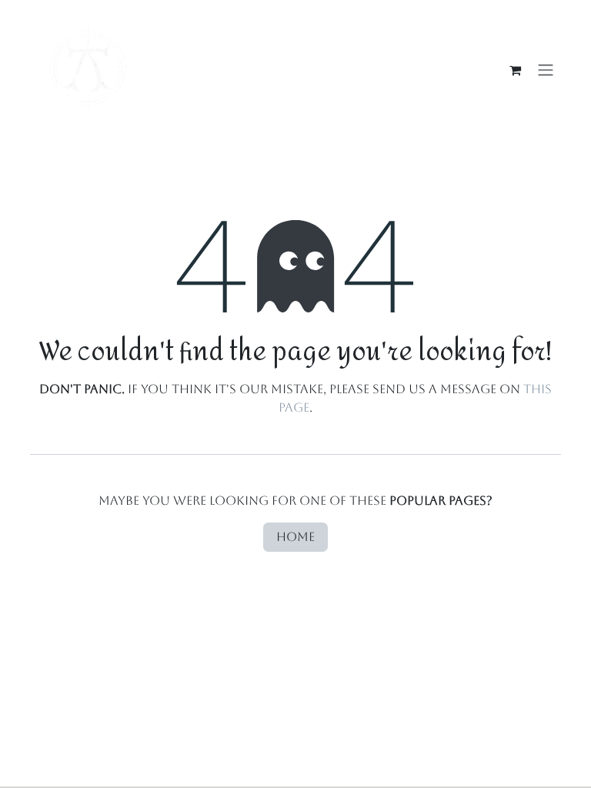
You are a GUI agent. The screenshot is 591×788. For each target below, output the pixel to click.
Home (295, 536)
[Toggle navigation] (545, 70)
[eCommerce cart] (514, 70)
